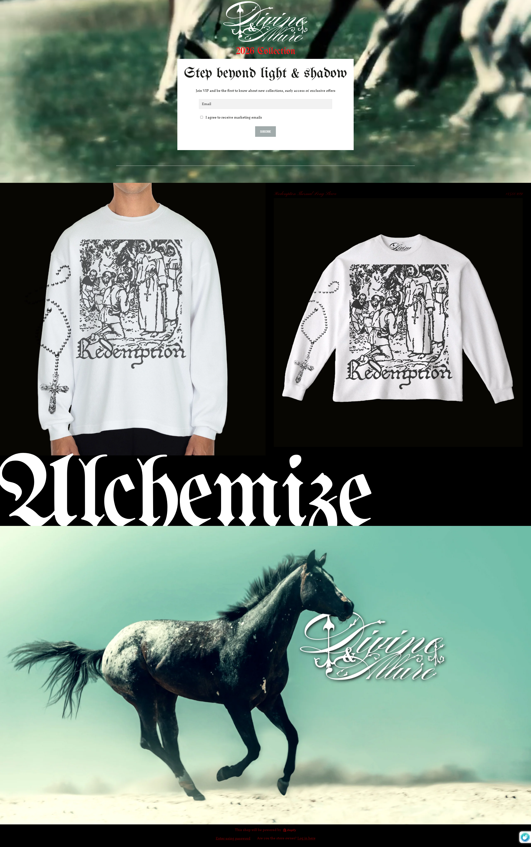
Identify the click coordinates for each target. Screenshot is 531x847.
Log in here (306, 838)
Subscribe (265, 131)
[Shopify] (289, 830)
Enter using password (233, 838)
